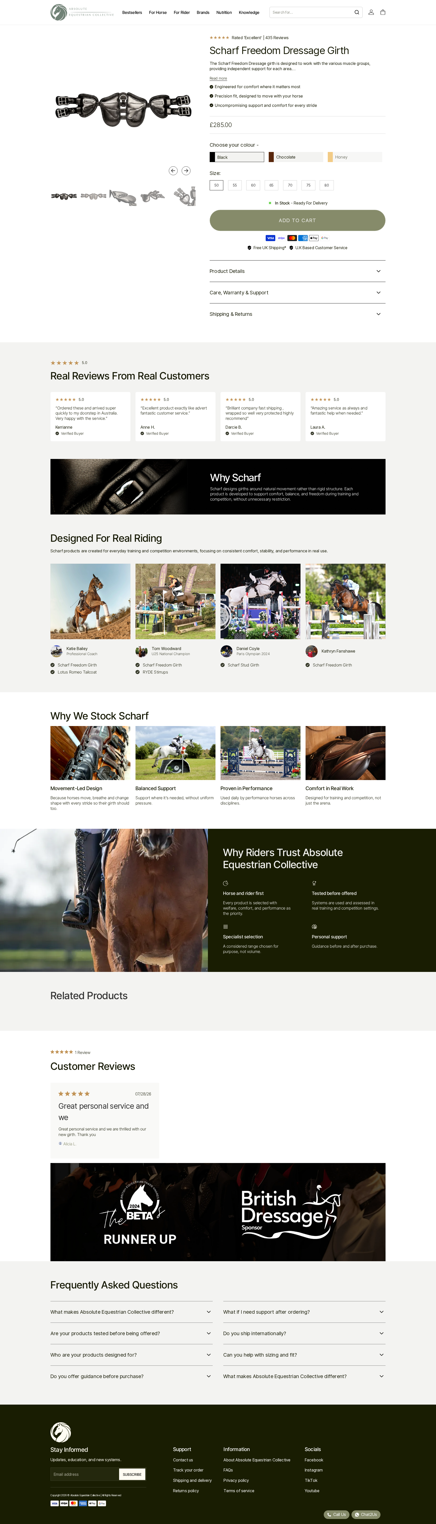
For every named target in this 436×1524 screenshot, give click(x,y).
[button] (173, 170)
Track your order (188, 1470)
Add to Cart (297, 220)
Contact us (183, 1459)
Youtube (312, 1490)
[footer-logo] (98, 1432)
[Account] (371, 12)
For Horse (158, 12)
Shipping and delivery (192, 1480)
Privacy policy (236, 1480)
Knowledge (249, 12)
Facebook (314, 1459)
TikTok (311, 1480)
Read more (218, 78)
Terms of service (239, 1490)
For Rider (182, 12)
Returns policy (186, 1490)
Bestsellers (132, 12)
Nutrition (224, 12)
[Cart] (383, 12)
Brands (203, 12)
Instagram (314, 1470)
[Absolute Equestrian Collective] (82, 12)
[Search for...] (357, 12)
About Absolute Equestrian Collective (257, 1459)
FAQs (228, 1470)
